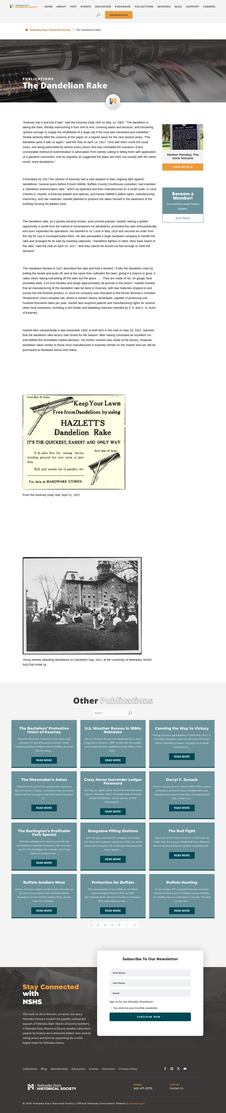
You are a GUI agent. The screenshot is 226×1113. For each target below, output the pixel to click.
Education (78, 1068)
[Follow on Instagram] (171, 1068)
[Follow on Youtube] (185, 1068)
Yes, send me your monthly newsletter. (135, 1008)
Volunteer (108, 1068)
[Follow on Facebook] (165, 1068)
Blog (44, 1068)
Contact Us (176, 1088)
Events (93, 1068)
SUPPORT (175, 1084)
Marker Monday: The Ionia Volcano (183, 156)
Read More (44, 760)
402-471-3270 (143, 1088)
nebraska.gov (137, 1103)
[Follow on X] (178, 1068)
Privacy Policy (128, 1068)
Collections (30, 1068)
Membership (59, 1068)
